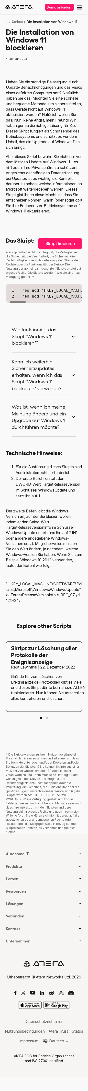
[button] (41, 718)
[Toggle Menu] (79, 7)
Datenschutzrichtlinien (44, 1021)
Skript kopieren (60, 243)
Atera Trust (58, 1031)
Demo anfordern (59, 7)
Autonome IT (17, 854)
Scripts (17, 22)
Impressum (28, 1040)
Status (77, 1031)
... (7, 22)
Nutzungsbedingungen (25, 1031)
